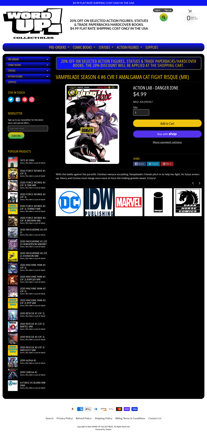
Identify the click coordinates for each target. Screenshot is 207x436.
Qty (135, 107)
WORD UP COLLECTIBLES (102, 427)
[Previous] (193, 183)
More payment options (167, 142)
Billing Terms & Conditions (130, 418)
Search (49, 418)
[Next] (199, 183)
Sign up (168, 10)
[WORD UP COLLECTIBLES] (35, 24)
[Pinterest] (25, 99)
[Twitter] (11, 99)
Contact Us (154, 418)
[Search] (164, 17)
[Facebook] (18, 99)
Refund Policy (84, 418)
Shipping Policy (103, 418)
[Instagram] (32, 99)
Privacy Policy (65, 418)
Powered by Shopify (104, 429)
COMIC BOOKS (84, 48)
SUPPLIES (151, 47)
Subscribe (16, 135)
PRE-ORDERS (59, 48)
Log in (157, 10)
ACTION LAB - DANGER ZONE (155, 88)
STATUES (106, 48)
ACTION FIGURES (130, 48)
